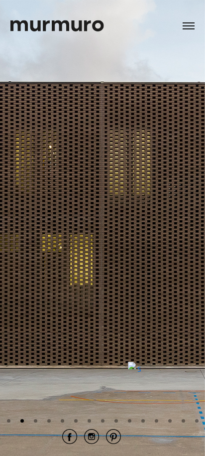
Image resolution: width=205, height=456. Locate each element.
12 (156, 421)
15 (197, 421)
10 (129, 421)
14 (183, 421)
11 (143, 421)
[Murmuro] (57, 19)
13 (170, 421)
